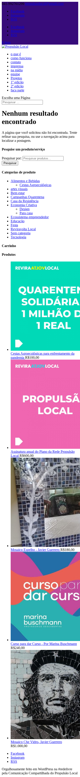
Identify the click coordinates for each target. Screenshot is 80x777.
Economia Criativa (24, 205)
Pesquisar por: (12, 158)
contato (16, 62)
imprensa (17, 66)
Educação (17, 221)
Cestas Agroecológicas (35, 185)
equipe (15, 74)
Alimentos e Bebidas (25, 181)
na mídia (17, 70)
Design (25, 209)
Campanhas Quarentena (27, 197)
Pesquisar (10, 163)
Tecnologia (18, 237)
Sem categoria (20, 233)
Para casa (26, 213)
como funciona (21, 58)
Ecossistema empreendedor (30, 217)
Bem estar (18, 193)
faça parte (17, 90)
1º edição (17, 82)
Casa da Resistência (24, 201)
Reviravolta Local (23, 229)
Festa (14, 225)
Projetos (16, 78)
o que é (16, 54)
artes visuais (19, 189)
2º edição (17, 86)
